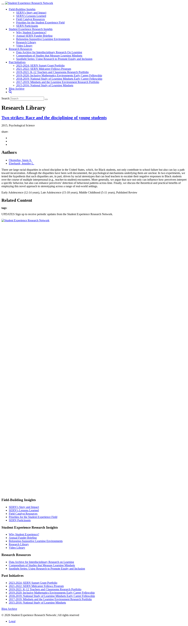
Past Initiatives (17, 62)
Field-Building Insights (22, 9)
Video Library (24, 45)
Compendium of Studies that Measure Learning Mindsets (49, 55)
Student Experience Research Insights (31, 29)
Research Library (26, 42)
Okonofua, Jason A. (20, 160)
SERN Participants (27, 25)
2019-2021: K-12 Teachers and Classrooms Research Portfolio (52, 72)
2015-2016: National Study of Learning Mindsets (44, 85)
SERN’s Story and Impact (31, 12)
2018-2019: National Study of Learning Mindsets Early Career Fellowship (59, 78)
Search (5, 98)
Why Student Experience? (31, 32)
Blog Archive (16, 88)
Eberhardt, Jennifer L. (21, 163)
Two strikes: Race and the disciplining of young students (54, 117)
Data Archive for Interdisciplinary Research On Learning (49, 52)
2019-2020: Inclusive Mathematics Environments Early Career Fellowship (59, 75)
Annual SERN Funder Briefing (34, 35)
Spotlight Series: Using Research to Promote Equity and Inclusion (54, 58)
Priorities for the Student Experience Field (40, 22)
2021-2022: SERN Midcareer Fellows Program (43, 68)
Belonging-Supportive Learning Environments (43, 39)
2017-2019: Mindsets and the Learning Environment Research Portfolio (57, 82)
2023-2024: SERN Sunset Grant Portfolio (40, 65)
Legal (12, 621)
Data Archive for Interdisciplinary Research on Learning (41, 562)
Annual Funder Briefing (23, 537)
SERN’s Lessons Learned (31, 15)
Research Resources (20, 49)
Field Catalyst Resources (30, 19)
